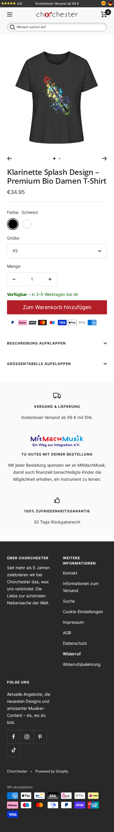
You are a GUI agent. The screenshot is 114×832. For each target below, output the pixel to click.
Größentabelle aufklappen (39, 364)
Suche (69, 601)
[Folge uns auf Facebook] (13, 736)
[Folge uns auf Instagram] (26, 736)
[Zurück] (9, 158)
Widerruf (72, 653)
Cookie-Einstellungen (83, 611)
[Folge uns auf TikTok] (13, 749)
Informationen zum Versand (81, 587)
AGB (67, 632)
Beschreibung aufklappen (36, 343)
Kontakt (70, 572)
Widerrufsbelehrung (82, 664)
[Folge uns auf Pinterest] (39, 736)
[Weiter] (104, 158)
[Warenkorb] (104, 14)
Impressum (73, 622)
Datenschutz (75, 643)
